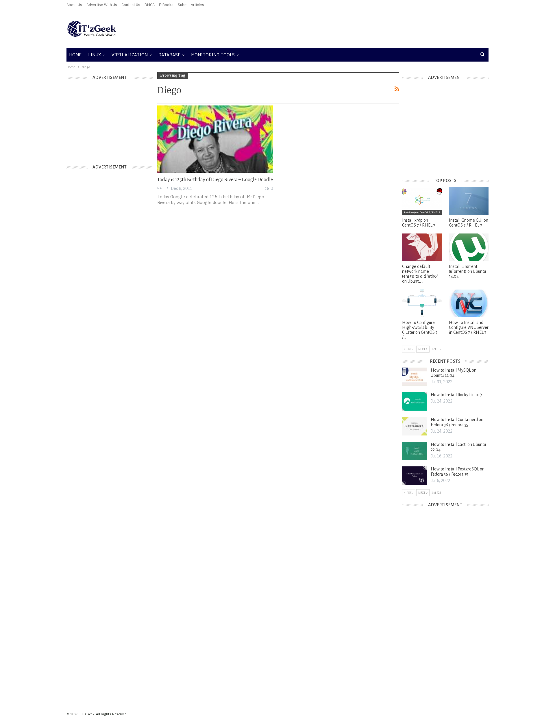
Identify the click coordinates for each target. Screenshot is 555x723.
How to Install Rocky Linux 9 (456, 394)
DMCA (150, 4)
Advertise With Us (101, 4)
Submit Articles (191, 4)
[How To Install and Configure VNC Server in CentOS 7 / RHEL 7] (469, 303)
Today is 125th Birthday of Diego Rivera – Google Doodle (215, 179)
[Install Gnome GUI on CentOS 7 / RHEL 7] (469, 201)
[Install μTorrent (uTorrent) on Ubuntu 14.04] (469, 247)
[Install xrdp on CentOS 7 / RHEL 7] (422, 201)
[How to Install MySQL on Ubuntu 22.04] (414, 377)
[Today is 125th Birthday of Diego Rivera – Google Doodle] (215, 139)
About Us (74, 4)
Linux (94, 55)
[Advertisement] (348, 29)
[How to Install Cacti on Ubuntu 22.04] (414, 451)
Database (169, 55)
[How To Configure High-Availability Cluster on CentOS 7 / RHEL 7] (422, 303)
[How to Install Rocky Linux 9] (414, 401)
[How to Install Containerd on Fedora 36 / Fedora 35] (414, 426)
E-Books (166, 4)
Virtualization (130, 55)
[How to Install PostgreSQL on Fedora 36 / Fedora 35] (414, 475)
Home (75, 55)
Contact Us (130, 4)
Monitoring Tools (213, 55)
